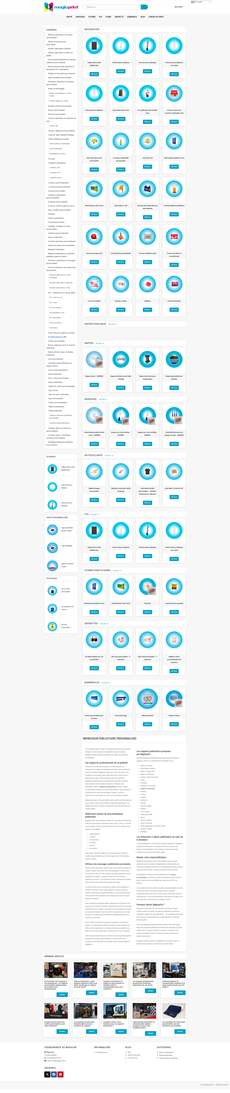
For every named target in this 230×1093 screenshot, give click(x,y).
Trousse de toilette (94, 301)
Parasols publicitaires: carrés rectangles (60, 276)
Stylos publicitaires (55, 382)
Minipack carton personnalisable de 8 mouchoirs (174, 659)
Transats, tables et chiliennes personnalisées (58, 429)
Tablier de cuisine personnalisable (61, 386)
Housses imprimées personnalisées (62, 241)
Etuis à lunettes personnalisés (59, 210)
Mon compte (179, 7)
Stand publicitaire (54, 374)
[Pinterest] (60, 1074)
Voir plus (111, 324)
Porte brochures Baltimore (94, 110)
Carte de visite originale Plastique (61, 135)
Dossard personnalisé (56, 191)
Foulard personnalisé (56, 222)
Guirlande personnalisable (58, 233)
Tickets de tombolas (174, 301)
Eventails (51, 214)
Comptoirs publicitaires (57, 163)
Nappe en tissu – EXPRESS (94, 376)
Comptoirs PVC (54, 172)
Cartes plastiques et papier (58, 139)
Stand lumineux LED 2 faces (94, 205)
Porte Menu (53, 328)
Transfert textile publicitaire (59, 423)
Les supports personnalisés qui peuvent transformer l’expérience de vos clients (143, 983)
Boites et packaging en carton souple (60, 94)
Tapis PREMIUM (66, 546)
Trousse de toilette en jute (147, 253)
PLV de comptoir (55, 307)
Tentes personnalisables (57, 402)
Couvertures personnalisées (59, 187)
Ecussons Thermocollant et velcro (61, 206)
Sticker (91, 17)
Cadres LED (53, 126)
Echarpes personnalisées (58, 202)
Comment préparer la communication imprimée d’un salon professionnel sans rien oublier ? (173, 984)
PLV (100, 17)
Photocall (147, 603)
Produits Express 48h (57, 337)
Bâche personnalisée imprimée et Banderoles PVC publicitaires (60, 67)
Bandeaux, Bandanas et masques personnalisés (60, 83)
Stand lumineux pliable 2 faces (174, 158)
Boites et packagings (56, 89)
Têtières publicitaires (56, 407)
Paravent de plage (121, 715)
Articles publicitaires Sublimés (59, 49)
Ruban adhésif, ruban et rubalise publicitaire (59, 353)
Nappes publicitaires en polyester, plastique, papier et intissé (60, 254)
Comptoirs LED (54, 167)
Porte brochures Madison (120, 62)
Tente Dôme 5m (147, 158)
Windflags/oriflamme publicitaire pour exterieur (59, 443)
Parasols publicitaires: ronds (59, 288)
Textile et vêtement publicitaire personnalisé (60, 416)
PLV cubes (53, 302)
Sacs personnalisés (55, 359)
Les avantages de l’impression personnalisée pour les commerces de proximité (173, 1024)
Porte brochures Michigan (147, 62)
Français (198, 2)
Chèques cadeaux (121, 301)
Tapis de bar (53, 390)
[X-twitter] (47, 1074)
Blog (143, 17)
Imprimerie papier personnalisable (61, 245)
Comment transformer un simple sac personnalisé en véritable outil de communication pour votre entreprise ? (113, 985)
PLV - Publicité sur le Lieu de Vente (61, 293)
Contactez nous (156, 17)
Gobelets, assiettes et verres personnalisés (58, 227)
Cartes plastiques (55, 149)
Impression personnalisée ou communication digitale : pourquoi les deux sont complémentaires (144, 1025)
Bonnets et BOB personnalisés (60, 106)
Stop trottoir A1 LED (120, 205)
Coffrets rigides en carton (58, 101)
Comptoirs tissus (55, 177)
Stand (108, 17)
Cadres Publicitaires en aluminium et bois (61, 119)
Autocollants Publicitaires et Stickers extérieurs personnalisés (61, 61)
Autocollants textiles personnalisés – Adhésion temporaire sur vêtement (147, 491)
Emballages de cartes (57, 154)
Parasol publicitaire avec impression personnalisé (61, 268)
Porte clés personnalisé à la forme (61, 333)
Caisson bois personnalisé (174, 603)
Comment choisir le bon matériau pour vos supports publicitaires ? (113, 1024)
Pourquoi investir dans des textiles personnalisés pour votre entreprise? (54, 1024)
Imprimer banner (174, 715)
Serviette (119, 17)
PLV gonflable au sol (56, 312)
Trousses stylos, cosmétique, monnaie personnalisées (58, 436)
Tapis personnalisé (55, 398)
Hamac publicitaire (55, 237)
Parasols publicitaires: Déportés (61, 283)
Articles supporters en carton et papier (59, 54)
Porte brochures (55, 323)
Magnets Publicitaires (56, 249)
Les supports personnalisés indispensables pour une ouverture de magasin (84, 1024)
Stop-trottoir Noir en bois (121, 110)
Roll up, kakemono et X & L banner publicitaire (60, 346)
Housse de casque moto (94, 253)
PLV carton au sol (55, 297)
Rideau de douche (147, 715)
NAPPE (69, 17)
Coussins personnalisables (58, 183)
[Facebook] (54, 1074)
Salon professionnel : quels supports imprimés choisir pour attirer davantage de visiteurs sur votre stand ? (85, 984)
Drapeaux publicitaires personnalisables (56, 196)
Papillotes (147, 301)
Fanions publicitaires (56, 218)
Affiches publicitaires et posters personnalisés (59, 36)
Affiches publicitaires (166, 1052)
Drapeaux (80, 17)
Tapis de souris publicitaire (58, 394)
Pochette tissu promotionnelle (121, 253)
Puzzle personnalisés (56, 341)
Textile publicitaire (55, 411)
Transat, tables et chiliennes (168, 1058)
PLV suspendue (55, 318)
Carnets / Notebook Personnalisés (61, 131)
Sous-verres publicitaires (58, 370)
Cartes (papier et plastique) (59, 143)
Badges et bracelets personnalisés (61, 73)
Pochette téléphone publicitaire (174, 205)
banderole (132, 17)
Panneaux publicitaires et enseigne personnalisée (60, 261)
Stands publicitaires (166, 1055)
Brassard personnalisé (56, 114)
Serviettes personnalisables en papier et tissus (59, 364)
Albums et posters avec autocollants (56, 43)
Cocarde (51, 159)
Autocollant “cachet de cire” (174, 488)
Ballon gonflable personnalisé (59, 77)
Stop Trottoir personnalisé (58, 378)
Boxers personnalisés (56, 110)
